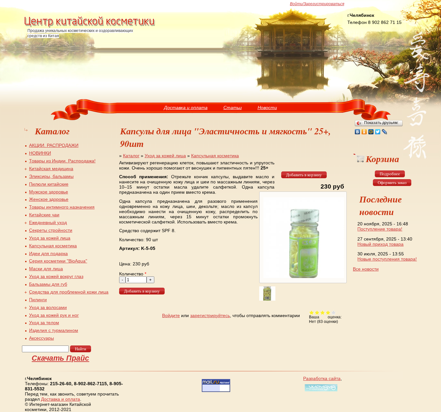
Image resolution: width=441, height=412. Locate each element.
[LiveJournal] (384, 132)
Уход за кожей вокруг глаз (56, 276)
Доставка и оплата (186, 107)
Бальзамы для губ (48, 284)
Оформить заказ (392, 182)
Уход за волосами (48, 307)
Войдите (171, 315)
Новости (267, 107)
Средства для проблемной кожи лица (68, 291)
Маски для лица (46, 268)
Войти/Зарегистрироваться (317, 4)
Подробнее (390, 173)
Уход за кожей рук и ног (54, 315)
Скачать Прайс (60, 358)
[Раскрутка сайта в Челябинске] (320, 391)
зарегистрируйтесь (210, 315)
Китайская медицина (51, 168)
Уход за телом (44, 322)
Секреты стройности (50, 230)
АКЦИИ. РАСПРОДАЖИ (53, 145)
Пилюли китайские (48, 184)
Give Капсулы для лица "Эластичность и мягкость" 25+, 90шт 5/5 (333, 312)
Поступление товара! (379, 229)
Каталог (131, 155)
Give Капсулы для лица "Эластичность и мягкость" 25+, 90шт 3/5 (322, 312)
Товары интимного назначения (62, 207)
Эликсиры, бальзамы (51, 176)
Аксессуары (41, 338)
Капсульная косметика (215, 155)
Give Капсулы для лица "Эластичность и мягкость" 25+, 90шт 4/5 (328, 312)
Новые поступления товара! (387, 259)
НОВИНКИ (40, 153)
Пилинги (38, 299)
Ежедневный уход (48, 222)
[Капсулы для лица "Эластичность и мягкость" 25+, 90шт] (303, 278)
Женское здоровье (48, 199)
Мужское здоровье (48, 191)
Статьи (232, 107)
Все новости (366, 269)
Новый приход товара (380, 244)
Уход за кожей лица (165, 155)
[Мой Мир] (371, 132)
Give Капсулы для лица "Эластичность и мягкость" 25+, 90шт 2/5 (317, 312)
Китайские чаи (44, 214)
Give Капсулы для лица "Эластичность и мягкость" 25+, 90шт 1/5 (311, 312)
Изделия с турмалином (53, 330)
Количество (132, 273)
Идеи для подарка (48, 253)
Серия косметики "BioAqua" (58, 260)
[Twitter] (377, 132)
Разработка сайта (322, 378)
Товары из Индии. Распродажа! (62, 160)
